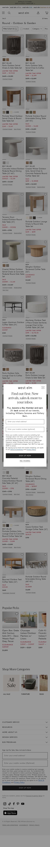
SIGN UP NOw (25, 456)
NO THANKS (25, 461)
